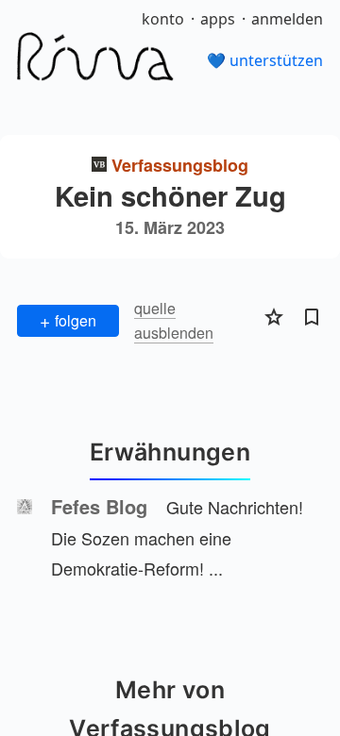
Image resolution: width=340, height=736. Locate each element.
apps (217, 18)
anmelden (287, 18)
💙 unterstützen (265, 60)
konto (163, 18)
